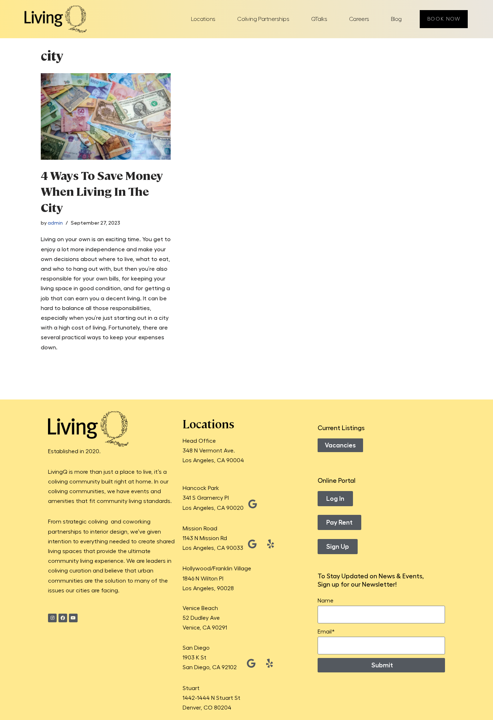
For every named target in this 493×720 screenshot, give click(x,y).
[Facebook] (62, 618)
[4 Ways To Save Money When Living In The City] (106, 116)
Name (325, 601)
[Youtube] (73, 618)
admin (55, 223)
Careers (359, 19)
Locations (203, 19)
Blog (396, 19)
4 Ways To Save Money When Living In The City (102, 191)
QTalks (319, 19)
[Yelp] (270, 544)
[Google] (253, 504)
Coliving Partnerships (263, 19)
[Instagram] (52, 618)
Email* (326, 632)
